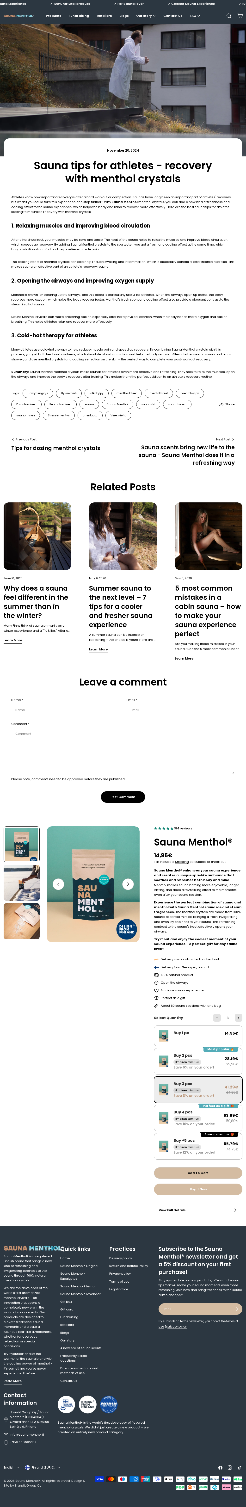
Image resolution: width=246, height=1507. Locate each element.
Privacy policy (120, 1273)
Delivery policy (120, 1258)
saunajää (148, 404)
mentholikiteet (127, 393)
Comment (20, 724)
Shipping (182, 861)
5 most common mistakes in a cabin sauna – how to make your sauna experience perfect (208, 611)
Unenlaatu (90, 415)
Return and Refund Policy (128, 1266)
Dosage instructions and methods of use (79, 1370)
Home (65, 1258)
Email (132, 700)
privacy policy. (177, 1326)
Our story (67, 1340)
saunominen (25, 415)
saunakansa (177, 404)
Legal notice (118, 1289)
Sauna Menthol (117, 404)
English (9, 1467)
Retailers (67, 1324)
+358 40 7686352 (23, 1442)
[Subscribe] (237, 1309)
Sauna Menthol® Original (79, 1266)
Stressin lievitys (59, 415)
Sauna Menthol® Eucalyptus (72, 1276)
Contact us (68, 1380)
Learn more (13, 640)
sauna (89, 404)
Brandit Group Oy (28, 1485)
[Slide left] (58, 884)
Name (17, 700)
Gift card (67, 1309)
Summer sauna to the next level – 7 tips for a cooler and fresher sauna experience (121, 607)
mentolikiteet (159, 393)
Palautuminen (26, 404)
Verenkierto (118, 415)
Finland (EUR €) (43, 1467)
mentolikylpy (190, 393)
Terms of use (119, 1281)
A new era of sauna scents (81, 1348)
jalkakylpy (97, 393)
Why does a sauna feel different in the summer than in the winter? (36, 602)
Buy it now (198, 1189)
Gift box (66, 1301)
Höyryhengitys (38, 393)
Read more (13, 1381)
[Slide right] (128, 884)
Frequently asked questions (73, 1358)
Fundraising (69, 1317)
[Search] (229, 16)
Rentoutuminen (60, 404)
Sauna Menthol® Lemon (78, 1286)
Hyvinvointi (69, 393)
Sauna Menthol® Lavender (80, 1294)
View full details (172, 1210)
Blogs (64, 1332)
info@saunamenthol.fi (27, 1434)
